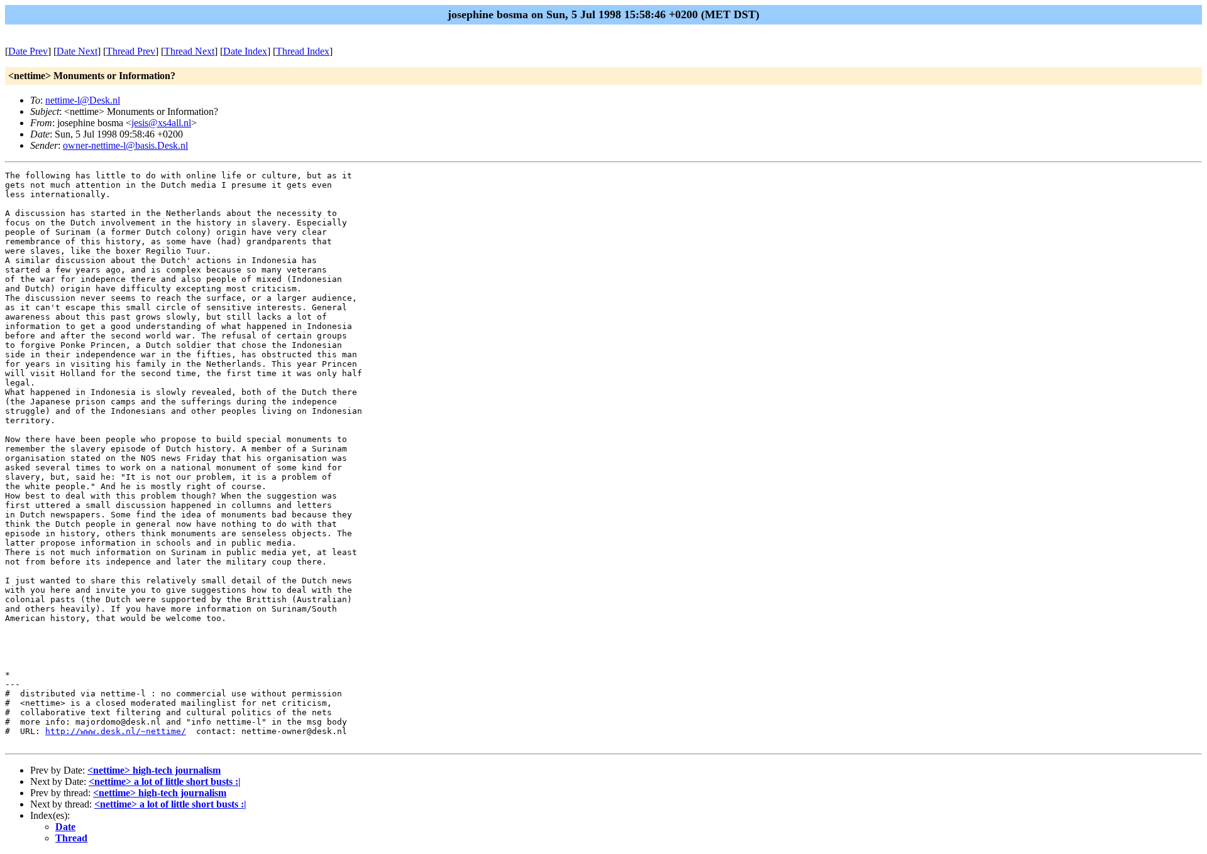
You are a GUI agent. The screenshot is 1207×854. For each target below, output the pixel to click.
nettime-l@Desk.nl (82, 100)
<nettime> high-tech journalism (154, 770)
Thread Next (189, 51)
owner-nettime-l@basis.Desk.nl (125, 145)
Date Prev (28, 51)
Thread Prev (130, 51)
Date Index (245, 51)
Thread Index (302, 51)
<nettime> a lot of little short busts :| (165, 781)
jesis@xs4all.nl (161, 122)
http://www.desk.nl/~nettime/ (115, 731)
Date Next (77, 51)
